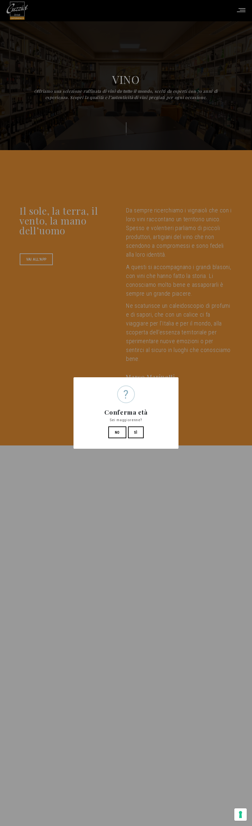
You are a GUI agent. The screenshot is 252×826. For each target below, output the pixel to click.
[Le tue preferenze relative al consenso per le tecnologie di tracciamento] (240, 814)
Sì (135, 432)
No (117, 432)
